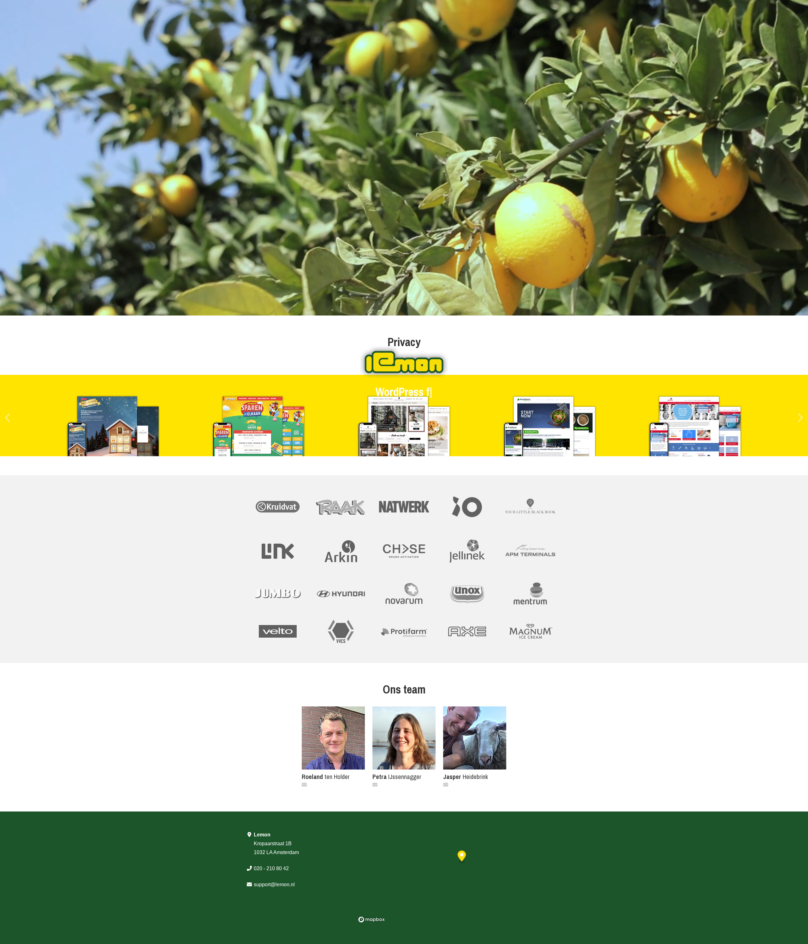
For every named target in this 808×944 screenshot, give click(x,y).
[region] (459, 877)
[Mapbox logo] (371, 919)
